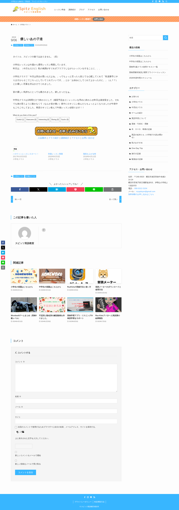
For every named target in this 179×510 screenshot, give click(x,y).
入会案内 (42, 138)
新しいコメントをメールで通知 (28, 455)
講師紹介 (65, 138)
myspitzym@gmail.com (145, 191)
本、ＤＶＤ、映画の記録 (142, 129)
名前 (18, 396)
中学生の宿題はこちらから (140, 61)
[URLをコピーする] (112, 189)
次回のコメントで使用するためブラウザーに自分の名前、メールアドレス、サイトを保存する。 (57, 427)
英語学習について (139, 118)
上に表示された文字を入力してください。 (32, 438)
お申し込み (98, 19)
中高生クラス (29, 45)
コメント (20, 362)
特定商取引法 (99, 502)
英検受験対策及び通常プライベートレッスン (147, 72)
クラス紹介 (53, 138)
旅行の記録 (136, 154)
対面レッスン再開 (55, 154)
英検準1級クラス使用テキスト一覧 (143, 67)
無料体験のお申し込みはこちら (141, 194)
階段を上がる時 (89, 154)
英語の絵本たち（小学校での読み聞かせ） (147, 136)
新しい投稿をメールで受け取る (28, 464)
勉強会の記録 (137, 159)
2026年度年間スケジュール (140, 78)
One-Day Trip (137, 148)
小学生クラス (18, 45)
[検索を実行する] (165, 37)
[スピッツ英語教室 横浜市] (29, 9)
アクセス (75, 138)
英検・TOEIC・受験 (140, 124)
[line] (159, 1)
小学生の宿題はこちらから (140, 56)
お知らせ (135, 96)
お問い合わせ (88, 138)
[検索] (166, 1)
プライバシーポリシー (83, 502)
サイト (18, 417)
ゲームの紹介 (137, 113)
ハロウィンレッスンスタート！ (26, 154)
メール (19, 407)
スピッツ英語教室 (24, 243)
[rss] (163, 1)
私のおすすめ (137, 143)
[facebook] (152, 1)
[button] (20, 189)
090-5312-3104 (140, 188)
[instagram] (156, 1)
